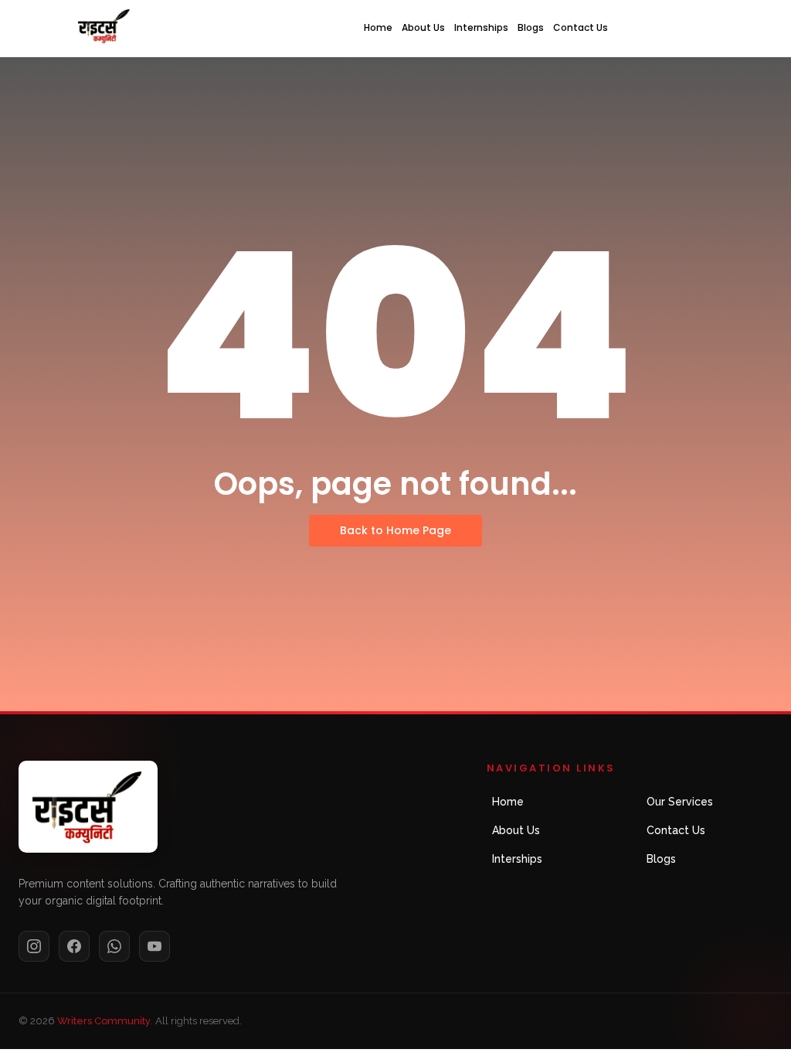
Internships (481, 27)
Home (378, 27)
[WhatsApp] (114, 946)
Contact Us (580, 27)
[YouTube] (154, 946)
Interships (517, 859)
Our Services (680, 801)
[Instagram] (34, 946)
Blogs (531, 27)
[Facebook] (74, 946)
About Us (423, 27)
